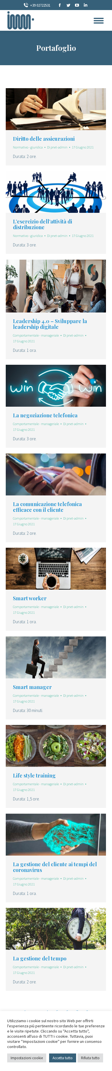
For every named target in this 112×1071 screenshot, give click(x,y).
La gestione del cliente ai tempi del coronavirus (55, 867)
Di (57, 147)
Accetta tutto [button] (63, 1057)
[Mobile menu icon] (98, 20)
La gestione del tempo (39, 958)
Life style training (34, 775)
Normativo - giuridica (28, 147)
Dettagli (63, 109)
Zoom (48, 109)
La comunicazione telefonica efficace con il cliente (47, 507)
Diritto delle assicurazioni (44, 138)
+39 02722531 (40, 5)
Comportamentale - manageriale (36, 335)
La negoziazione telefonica (45, 415)
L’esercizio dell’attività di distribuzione (42, 224)
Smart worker (30, 598)
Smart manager (32, 687)
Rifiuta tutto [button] (90, 1057)
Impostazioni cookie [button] (27, 1057)
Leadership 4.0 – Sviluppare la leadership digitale (50, 324)
